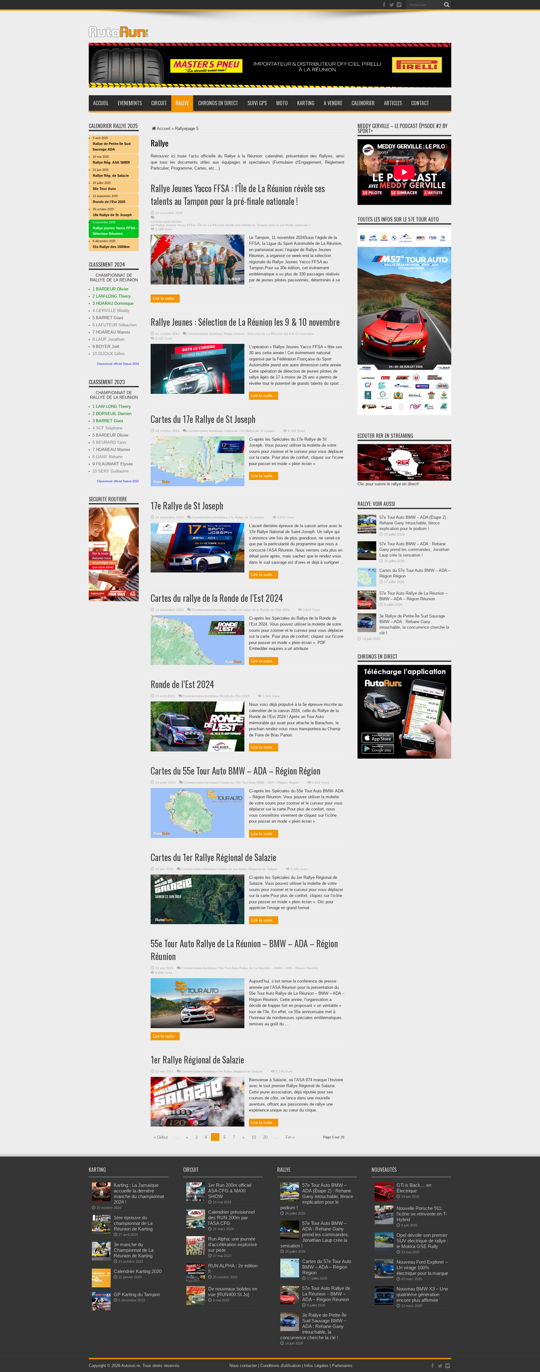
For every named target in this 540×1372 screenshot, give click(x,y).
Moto (282, 103)
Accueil (100, 103)
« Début (161, 1137)
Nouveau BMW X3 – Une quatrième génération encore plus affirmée (422, 1294)
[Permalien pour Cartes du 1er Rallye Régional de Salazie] (197, 922)
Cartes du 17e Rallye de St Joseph (203, 419)
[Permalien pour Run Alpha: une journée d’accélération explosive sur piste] (195, 1253)
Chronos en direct (218, 103)
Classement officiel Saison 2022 (118, 481)
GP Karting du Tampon (137, 1294)
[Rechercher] (446, 4)
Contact (420, 103)
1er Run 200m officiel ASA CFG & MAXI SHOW (229, 1190)
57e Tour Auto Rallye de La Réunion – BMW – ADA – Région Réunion (326, 1293)
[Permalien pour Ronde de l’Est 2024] (197, 750)
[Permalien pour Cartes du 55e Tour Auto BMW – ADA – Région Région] (197, 836)
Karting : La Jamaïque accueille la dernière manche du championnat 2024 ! (139, 1193)
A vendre (333, 103)
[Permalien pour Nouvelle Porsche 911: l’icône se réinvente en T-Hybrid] (384, 1223)
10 (254, 1137)
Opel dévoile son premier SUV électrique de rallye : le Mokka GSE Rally (422, 1240)
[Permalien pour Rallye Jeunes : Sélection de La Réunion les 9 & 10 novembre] (197, 392)
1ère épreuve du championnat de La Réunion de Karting (133, 1223)
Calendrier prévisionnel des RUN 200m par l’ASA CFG (231, 1217)
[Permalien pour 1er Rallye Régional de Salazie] (197, 1125)
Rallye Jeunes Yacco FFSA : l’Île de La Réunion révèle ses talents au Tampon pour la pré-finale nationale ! (238, 194)
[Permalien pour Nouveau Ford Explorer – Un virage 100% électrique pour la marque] (384, 1276)
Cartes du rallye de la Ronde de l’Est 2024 (217, 598)
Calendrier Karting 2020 (138, 1271)
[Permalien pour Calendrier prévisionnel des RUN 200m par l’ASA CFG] (195, 1226)
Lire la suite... (165, 298)
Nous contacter (243, 1365)
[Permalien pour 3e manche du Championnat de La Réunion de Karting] (101, 1259)
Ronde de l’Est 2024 (182, 684)
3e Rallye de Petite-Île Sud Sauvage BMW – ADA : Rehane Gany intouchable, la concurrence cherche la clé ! (313, 1326)
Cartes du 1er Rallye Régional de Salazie (213, 857)
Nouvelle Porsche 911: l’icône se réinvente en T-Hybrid (422, 1214)
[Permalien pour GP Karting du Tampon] (101, 1309)
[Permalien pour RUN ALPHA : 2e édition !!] (195, 1280)
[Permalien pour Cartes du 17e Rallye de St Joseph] (197, 485)
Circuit (159, 103)
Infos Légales (316, 1365)
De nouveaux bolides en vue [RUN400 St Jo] (232, 1291)
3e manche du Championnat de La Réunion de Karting (133, 1250)
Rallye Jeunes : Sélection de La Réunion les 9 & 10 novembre (245, 321)
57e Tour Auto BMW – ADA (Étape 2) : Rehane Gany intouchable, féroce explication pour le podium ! (413, 523)
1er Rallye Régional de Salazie (197, 1059)
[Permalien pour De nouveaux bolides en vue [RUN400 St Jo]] (195, 1303)
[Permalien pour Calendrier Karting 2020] (101, 1286)
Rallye (182, 103)
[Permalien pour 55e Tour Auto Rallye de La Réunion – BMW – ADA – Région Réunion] (197, 1026)
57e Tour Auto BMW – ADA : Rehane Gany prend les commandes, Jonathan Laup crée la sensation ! (414, 549)
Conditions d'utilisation (280, 1365)
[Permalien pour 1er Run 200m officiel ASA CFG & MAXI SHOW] (195, 1199)
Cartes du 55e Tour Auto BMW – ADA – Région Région (235, 770)
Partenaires (342, 1365)
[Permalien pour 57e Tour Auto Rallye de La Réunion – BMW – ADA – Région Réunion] (367, 608)
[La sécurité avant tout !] (270, 86)
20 (265, 1137)
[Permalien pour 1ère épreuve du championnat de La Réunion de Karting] (101, 1232)
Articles (393, 103)
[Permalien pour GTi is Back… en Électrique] (384, 1199)
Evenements (130, 103)
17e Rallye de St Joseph (187, 505)
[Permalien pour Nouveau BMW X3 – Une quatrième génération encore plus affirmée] (384, 1303)
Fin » (290, 1137)
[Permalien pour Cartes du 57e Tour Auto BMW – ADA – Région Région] (367, 585)
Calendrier (363, 103)
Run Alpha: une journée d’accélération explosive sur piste (232, 1244)
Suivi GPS (257, 103)
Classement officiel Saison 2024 (118, 363)
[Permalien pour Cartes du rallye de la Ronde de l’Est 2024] (197, 663)
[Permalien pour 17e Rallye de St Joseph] (197, 571)
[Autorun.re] (118, 32)
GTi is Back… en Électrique (414, 1187)
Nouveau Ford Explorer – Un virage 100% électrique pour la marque (422, 1267)
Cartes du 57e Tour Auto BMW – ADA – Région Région (326, 1267)
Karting (305, 103)
